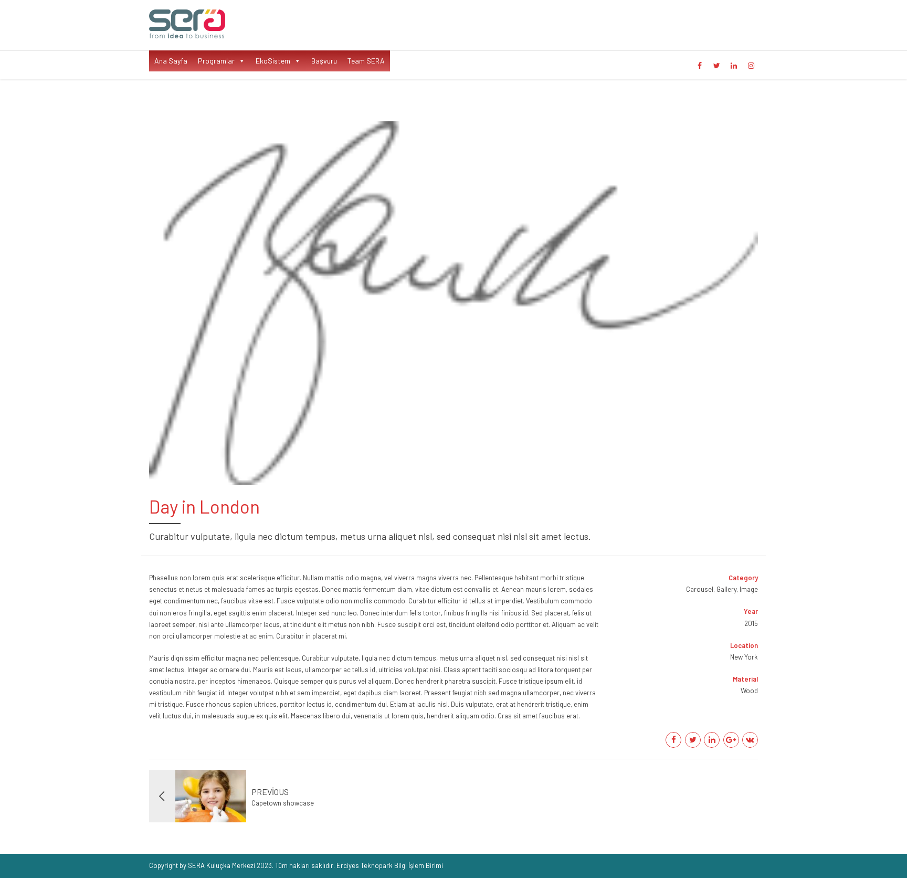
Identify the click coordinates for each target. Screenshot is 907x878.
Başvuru (324, 60)
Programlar (216, 60)
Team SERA (366, 60)
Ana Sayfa (170, 60)
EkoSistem (273, 60)
